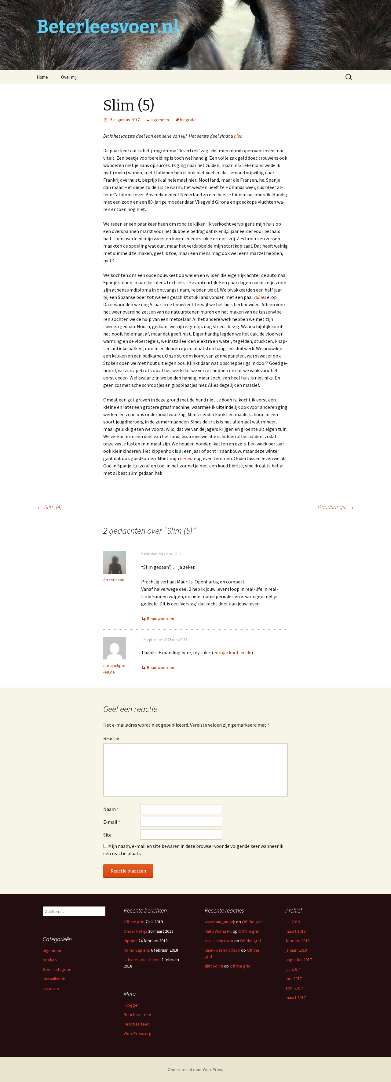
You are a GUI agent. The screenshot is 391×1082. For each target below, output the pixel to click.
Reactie (111, 738)
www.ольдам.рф (220, 921)
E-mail (111, 822)
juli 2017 (293, 969)
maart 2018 (296, 931)
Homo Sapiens (137, 950)
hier (237, 136)
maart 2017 (296, 997)
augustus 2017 (299, 959)
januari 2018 (296, 950)
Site (107, 835)
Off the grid (134, 921)
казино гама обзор (222, 950)
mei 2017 (294, 978)
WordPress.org (138, 1033)
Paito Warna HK (218, 931)
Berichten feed (137, 1014)
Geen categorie (57, 969)
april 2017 (294, 988)
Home (42, 77)
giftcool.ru (214, 966)
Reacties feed (137, 1024)
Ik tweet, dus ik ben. (142, 959)
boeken (50, 960)
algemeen (160, 119)
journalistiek (54, 979)
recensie (51, 988)
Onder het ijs (135, 931)
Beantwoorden (160, 618)
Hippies (130, 940)
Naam (111, 809)
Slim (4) (49, 506)
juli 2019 (293, 921)
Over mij (68, 77)
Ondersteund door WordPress (195, 1069)
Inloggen (132, 1005)
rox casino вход (219, 940)
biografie (188, 119)
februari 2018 (298, 940)
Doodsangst (336, 506)
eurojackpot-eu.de (232, 652)
